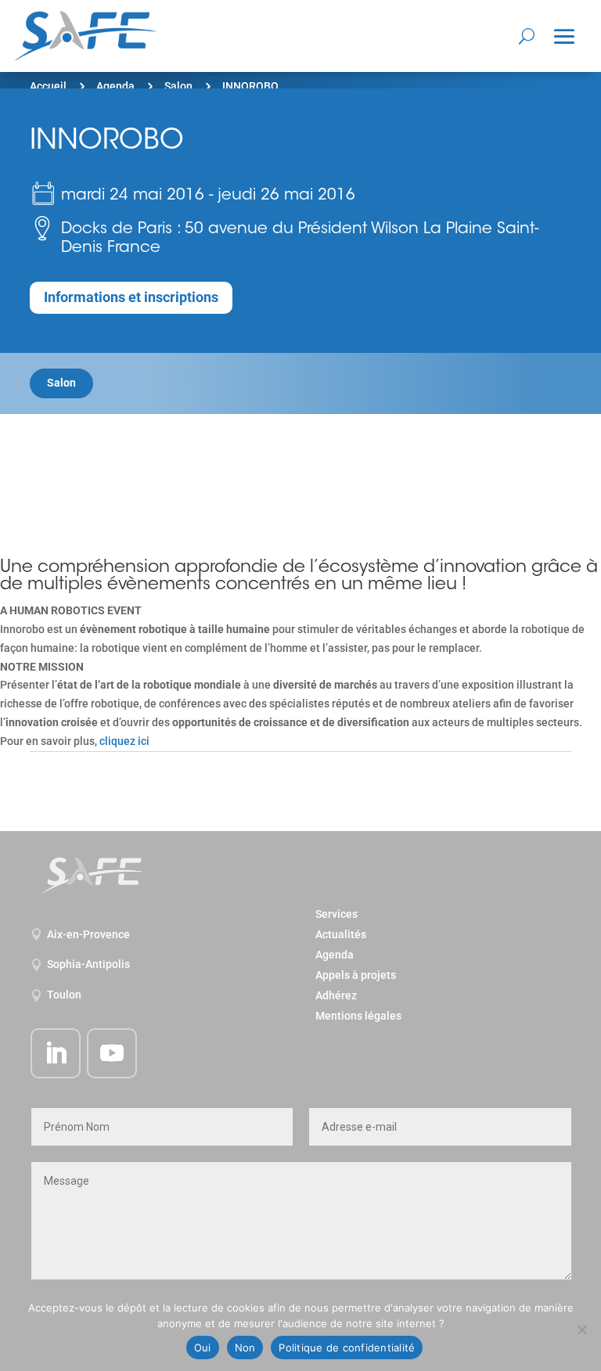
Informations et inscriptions (131, 297)
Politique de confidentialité (347, 1347)
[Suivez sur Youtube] (112, 1053)
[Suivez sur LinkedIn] (56, 1053)
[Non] (581, 1329)
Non (245, 1347)
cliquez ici (124, 741)
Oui (202, 1347)
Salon (178, 86)
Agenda (115, 86)
